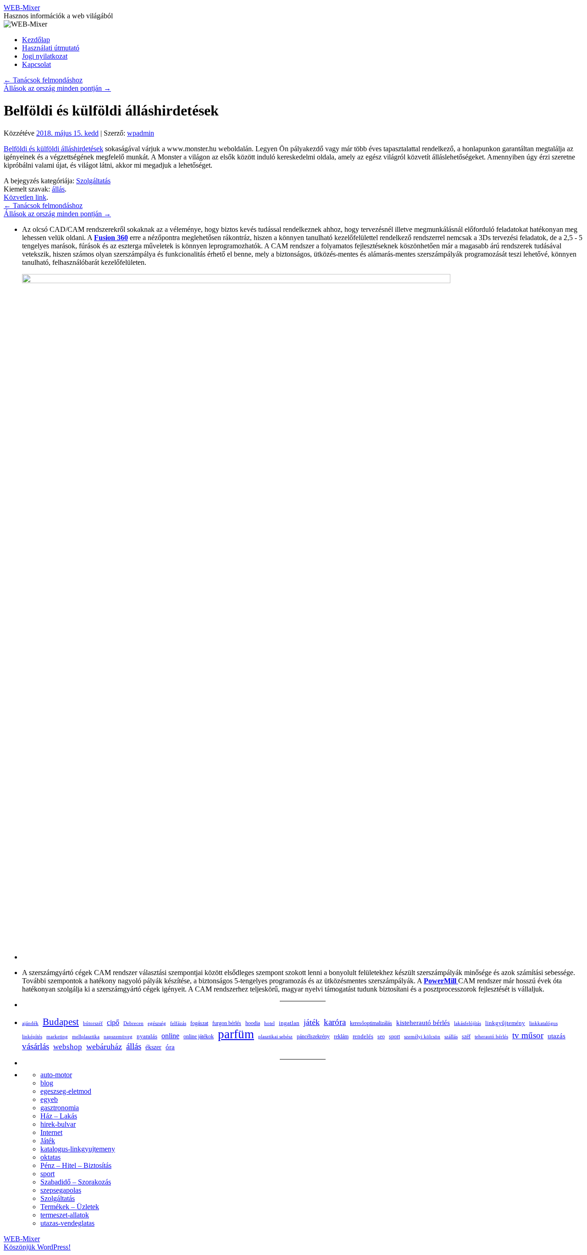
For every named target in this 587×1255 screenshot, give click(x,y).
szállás (451, 1036)
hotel (269, 1023)
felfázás (178, 1023)
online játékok (198, 1036)
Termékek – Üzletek (69, 1207)
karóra (335, 1022)
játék (312, 1022)
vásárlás (35, 1046)
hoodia (252, 1023)
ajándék (30, 1023)
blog (46, 1083)
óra (170, 1047)
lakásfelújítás (467, 1023)
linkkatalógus (543, 1023)
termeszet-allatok (64, 1215)
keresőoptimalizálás (371, 1023)
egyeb (49, 1099)
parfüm (236, 1034)
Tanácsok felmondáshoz (43, 80)
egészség (157, 1023)
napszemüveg (118, 1036)
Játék (47, 1141)
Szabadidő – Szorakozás (75, 1182)
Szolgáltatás (93, 181)
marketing (57, 1036)
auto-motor (56, 1075)
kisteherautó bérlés (423, 1022)
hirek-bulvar (58, 1124)
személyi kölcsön (422, 1036)
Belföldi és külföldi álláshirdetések (53, 149)
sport (394, 1036)
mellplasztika (86, 1036)
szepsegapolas (60, 1190)
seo (381, 1037)
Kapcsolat (36, 64)
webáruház (104, 1046)
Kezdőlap (36, 40)
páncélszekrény (313, 1036)
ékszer (153, 1047)
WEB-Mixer (22, 7)
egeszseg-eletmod (65, 1091)
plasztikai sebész (275, 1036)
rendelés (363, 1036)
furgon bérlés (226, 1023)
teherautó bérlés (491, 1036)
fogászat (199, 1023)
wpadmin (140, 133)
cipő (113, 1022)
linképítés (32, 1036)
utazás (556, 1036)
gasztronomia (59, 1108)
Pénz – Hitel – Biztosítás (75, 1165)
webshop (67, 1046)
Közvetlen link (25, 197)
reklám (341, 1036)
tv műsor (527, 1035)
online (170, 1036)
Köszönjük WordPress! (37, 1247)
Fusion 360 (111, 237)
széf (466, 1036)
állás (58, 189)
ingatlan (289, 1022)
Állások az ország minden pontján (57, 88)
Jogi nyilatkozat (44, 56)
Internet (51, 1132)
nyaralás (147, 1036)
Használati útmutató (50, 48)
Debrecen (133, 1023)
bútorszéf (93, 1023)
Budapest (61, 1021)
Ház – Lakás (58, 1116)
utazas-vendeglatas (67, 1223)
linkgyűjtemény (505, 1023)
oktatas (50, 1157)
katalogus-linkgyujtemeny (77, 1149)
